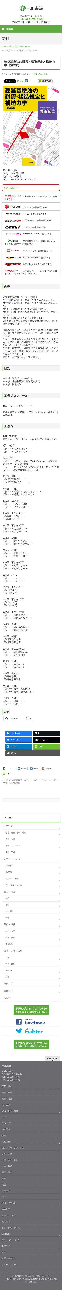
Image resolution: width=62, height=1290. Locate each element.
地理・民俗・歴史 (13, 846)
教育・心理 (10, 839)
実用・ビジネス (12, 858)
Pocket (20, 81)
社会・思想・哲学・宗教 (16, 833)
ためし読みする (12, 187)
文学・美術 (10, 852)
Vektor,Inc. (52, 1279)
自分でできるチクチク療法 (47, 780)
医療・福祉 (9, 924)
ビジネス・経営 (12, 878)
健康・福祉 (10, 938)
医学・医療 (10, 931)
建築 (35, 74)
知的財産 (9, 866)
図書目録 (8, 990)
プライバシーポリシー (12, 1240)
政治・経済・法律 (13, 950)
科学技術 (9, 911)
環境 (7, 905)
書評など (6, 1246)
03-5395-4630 (33, 19)
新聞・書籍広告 (9, 1258)
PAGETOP (52, 1059)
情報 (7, 918)
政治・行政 (10, 964)
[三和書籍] (31, 9)
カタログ (8, 983)
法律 (7, 958)
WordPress (22, 1279)
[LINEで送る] (45, 81)
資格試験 (9, 872)
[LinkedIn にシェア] (26, 81)
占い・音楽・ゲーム (14, 885)
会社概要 (6, 1234)
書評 (4, 1252)
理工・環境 (42, 74)
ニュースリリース (10, 1264)
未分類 (7, 997)
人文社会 (8, 826)
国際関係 (9, 970)
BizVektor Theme (36, 1279)
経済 (7, 977)
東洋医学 (9, 944)
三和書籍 (27, 1276)
